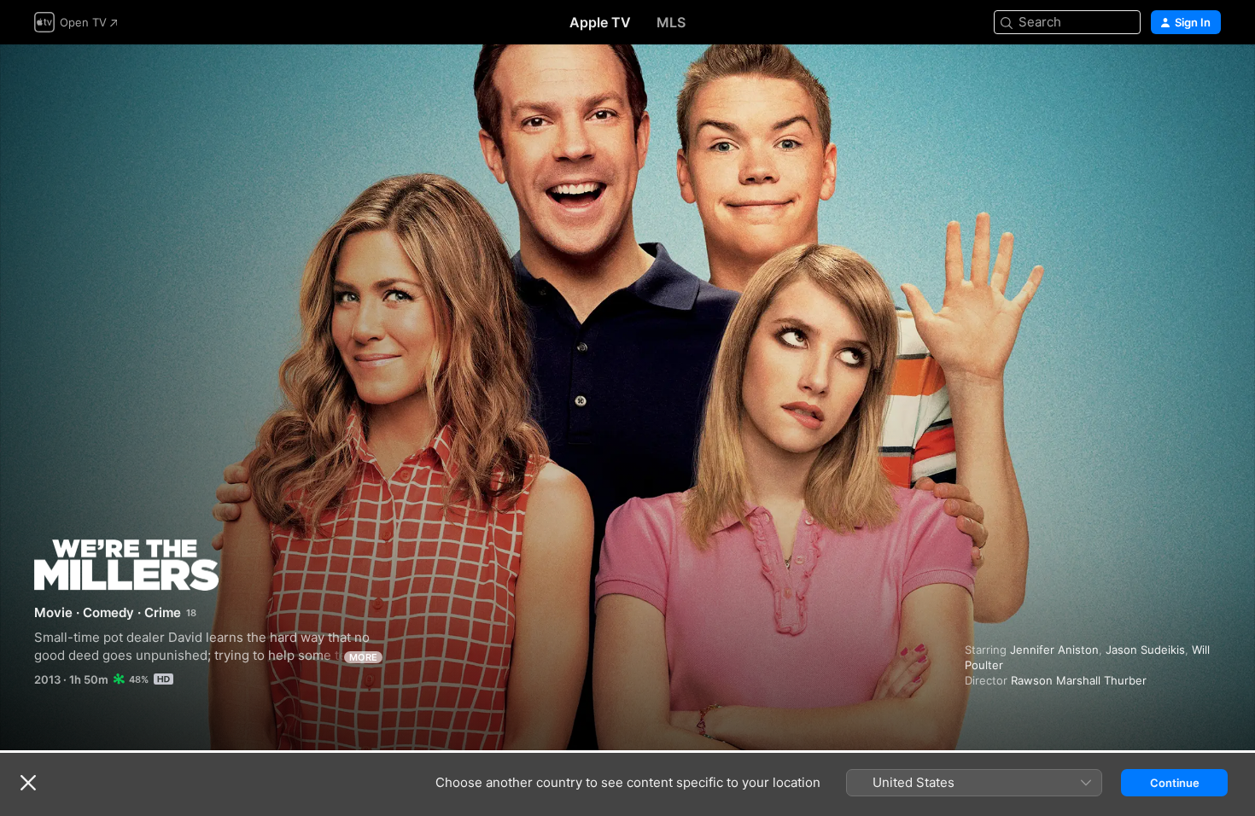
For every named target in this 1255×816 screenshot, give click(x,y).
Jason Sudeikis (1145, 649)
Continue (1175, 783)
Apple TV (600, 22)
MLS (671, 22)
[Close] (28, 782)
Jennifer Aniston (1054, 649)
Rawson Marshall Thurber (1079, 680)
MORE (363, 657)
